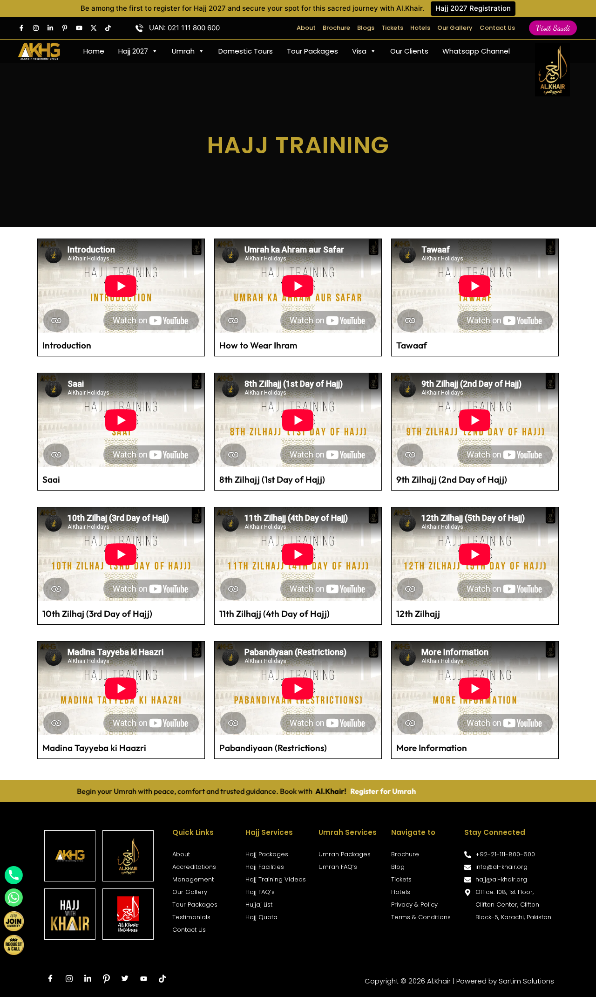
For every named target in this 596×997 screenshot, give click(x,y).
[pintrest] (64, 28)
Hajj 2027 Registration (473, 8)
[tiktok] (162, 979)
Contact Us (497, 27)
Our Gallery (455, 27)
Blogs (365, 27)
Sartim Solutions (526, 981)
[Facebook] (21, 28)
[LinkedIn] (88, 979)
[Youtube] (79, 28)
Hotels (420, 27)
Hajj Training (298, 145)
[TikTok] (108, 28)
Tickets (392, 27)
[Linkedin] (50, 28)
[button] (553, 27)
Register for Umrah (321, 791)
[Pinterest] (106, 979)
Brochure (336, 27)
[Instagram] (36, 28)
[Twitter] (93, 28)
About (306, 27)
